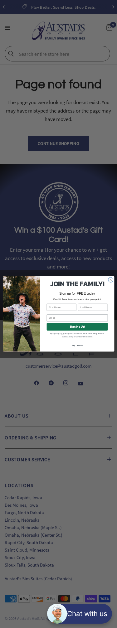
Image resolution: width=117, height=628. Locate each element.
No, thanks (77, 345)
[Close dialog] (110, 280)
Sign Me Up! (77, 327)
